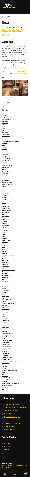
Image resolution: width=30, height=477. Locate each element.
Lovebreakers (5, 246)
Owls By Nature (6, 281)
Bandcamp (7, 447)
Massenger (4, 253)
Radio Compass (6, 290)
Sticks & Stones (5, 320)
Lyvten (3, 250)
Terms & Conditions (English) (12, 411)
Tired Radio (5, 367)
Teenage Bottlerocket (7, 333)
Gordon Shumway (6, 207)
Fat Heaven (5, 196)
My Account (5, 474)
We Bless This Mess (6, 378)
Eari (3, 188)
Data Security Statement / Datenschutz (15, 423)
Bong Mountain (6, 140)
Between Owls (5, 134)
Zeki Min (4, 387)
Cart (23, 472)
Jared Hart (4, 222)
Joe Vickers (4, 227)
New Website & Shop (12, 33)
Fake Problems (5, 194)
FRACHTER (4, 199)
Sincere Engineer (6, 313)
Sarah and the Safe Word (8, 303)
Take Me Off (5, 329)
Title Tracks (5, 369)
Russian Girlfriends (6, 300)
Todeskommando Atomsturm (9, 370)
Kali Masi (4, 233)
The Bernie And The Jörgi (8, 335)
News (8, 102)
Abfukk (3, 117)
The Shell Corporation (7, 357)
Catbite (4, 151)
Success (4, 322)
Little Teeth (5, 242)
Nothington (5, 277)
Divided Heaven (6, 181)
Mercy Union (5, 261)
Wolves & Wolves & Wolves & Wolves (11, 383)
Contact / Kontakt (9, 427)
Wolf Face (4, 382)
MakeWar (4, 251)
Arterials (4, 127)
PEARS (3, 283)
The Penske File (6, 346)
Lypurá (3, 248)
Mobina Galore (5, 264)
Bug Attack (4, 145)
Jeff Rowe (4, 223)
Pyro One (4, 289)
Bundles (4, 147)
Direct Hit (4, 179)
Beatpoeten (5, 132)
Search (15, 474)
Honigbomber (5, 216)
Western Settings (6, 380)
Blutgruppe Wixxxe (6, 138)
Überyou (4, 372)
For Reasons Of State (7, 197)
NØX (3, 279)
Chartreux (4, 153)
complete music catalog (20, 73)
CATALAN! (4, 149)
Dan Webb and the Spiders (8, 166)
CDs (22, 71)
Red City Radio (5, 296)
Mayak (3, 259)
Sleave (3, 315)
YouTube (6, 450)
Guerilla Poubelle (6, 210)
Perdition (4, 285)
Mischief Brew (5, 263)
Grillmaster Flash (6, 209)
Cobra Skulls (5, 155)
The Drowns (5, 339)
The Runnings (5, 354)
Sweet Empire (5, 328)
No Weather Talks (6, 276)
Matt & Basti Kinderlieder (8, 255)
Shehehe (4, 311)
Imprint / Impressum (10, 430)
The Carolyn (5, 337)
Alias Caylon (5, 121)
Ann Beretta (5, 123)
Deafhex (4, 170)
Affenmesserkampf (6, 119)
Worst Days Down (6, 385)
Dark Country (5, 168)
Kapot (3, 235)
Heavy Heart (5, 214)
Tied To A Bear (5, 363)
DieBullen (4, 175)
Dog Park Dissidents (7, 183)
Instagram (7, 443)
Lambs (3, 236)
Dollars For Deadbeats (7, 184)
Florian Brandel (21, 28)
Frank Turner (5, 201)
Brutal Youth (5, 143)
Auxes (3, 129)
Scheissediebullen (6, 305)
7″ (24, 71)
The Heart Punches (6, 343)
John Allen (4, 229)
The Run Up (5, 352)
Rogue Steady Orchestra (8, 298)
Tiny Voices (4, 365)
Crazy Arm (4, 162)
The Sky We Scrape (6, 359)
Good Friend (5, 205)
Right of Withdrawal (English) (12, 417)
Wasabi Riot (5, 376)
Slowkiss (4, 317)
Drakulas (4, 186)
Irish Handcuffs (5, 220)
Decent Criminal (6, 173)
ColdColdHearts (6, 158)
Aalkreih (4, 116)
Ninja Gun (4, 274)
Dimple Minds (5, 177)
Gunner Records (8, 5)
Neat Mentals (5, 272)
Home (5, 16)
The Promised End (6, 348)
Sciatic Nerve (5, 307)
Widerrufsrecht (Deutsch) (11, 420)
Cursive (4, 164)
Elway (3, 192)
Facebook (7, 453)
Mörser (3, 268)
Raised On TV (5, 292)
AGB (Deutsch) (8, 414)
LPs (19, 71)
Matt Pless (4, 257)
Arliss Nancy (5, 125)
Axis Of (3, 130)
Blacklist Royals (6, 136)
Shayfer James (5, 309)
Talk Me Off (4, 331)
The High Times (6, 344)
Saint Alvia (4, 302)
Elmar (3, 190)
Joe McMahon (5, 225)
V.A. (3, 374)
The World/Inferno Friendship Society (11, 361)
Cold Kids (4, 157)
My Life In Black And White (8, 270)
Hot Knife (4, 218)
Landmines (4, 238)
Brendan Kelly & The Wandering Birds (11, 142)
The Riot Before (6, 350)
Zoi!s (3, 389)
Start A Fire (4, 318)
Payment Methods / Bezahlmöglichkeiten (15, 408)
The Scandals (5, 356)
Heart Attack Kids (6, 212)
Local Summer (5, 244)
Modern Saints (5, 266)
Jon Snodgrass (5, 231)
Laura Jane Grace (6, 240)
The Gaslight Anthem (7, 341)
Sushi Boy (4, 326)
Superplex (4, 324)
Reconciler (4, 294)
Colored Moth (5, 160)
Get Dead (4, 203)
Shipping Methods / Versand (12, 404)
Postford (4, 287)
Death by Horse (6, 171)
